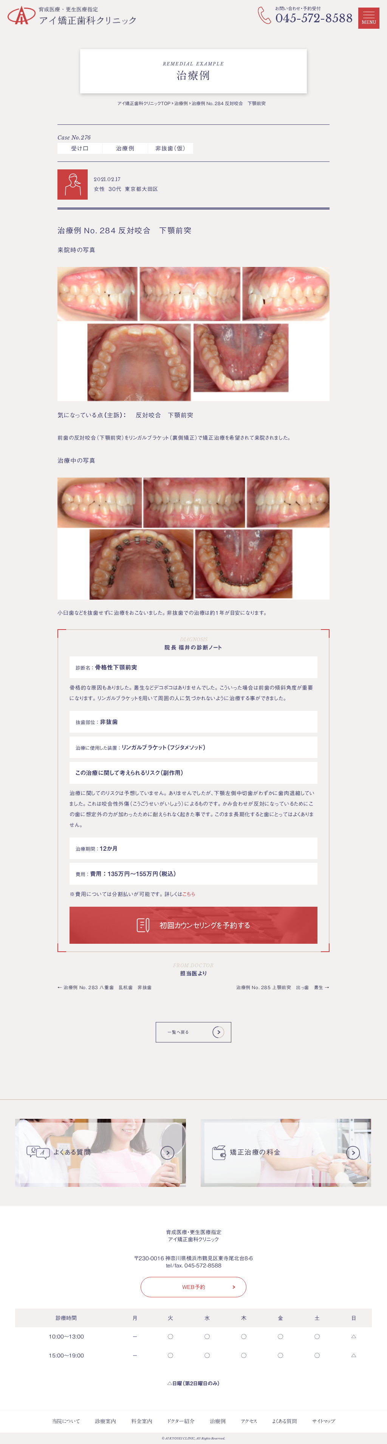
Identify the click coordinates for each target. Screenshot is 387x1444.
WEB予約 (193, 1286)
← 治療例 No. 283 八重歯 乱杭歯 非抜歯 (104, 987)
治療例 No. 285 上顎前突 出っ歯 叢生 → (283, 987)
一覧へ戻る (178, 1032)
